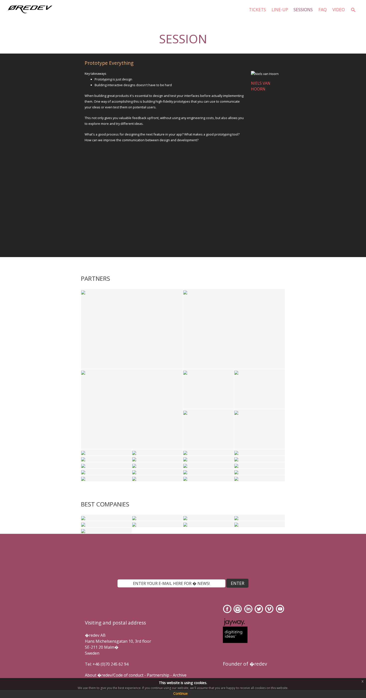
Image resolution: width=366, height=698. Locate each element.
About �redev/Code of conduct (114, 675)
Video (338, 9)
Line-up (280, 9)
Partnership (158, 675)
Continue (180, 693)
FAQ (322, 9)
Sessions (303, 9)
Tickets (257, 9)
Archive (179, 675)
